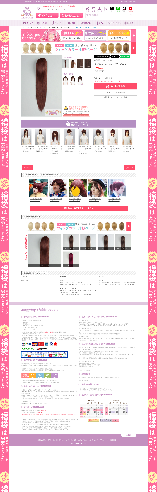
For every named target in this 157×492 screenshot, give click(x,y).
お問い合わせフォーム (27, 391)
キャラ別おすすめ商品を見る (71, 15)
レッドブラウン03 (63, 27)
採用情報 (113, 440)
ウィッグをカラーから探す (47, 15)
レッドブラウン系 (48, 27)
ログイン (119, 1)
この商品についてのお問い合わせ (115, 92)
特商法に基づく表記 (44, 440)
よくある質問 (132, 1)
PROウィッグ (34, 27)
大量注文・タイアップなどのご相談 (115, 97)
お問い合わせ (82, 440)
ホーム (24, 27)
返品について (104, 440)
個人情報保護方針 (58, 440)
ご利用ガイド (93, 440)
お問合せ (125, 1)
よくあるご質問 (71, 440)
